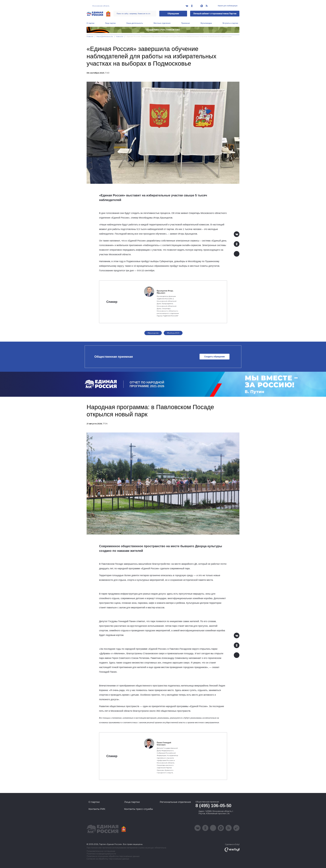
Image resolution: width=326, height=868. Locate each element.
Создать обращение (214, 356)
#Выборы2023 (173, 333)
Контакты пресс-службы (138, 809)
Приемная (185, 23)
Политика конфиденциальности (101, 854)
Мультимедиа (206, 23)
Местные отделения (162, 23)
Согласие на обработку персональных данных (108, 859)
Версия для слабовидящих (227, 6)
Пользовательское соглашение (101, 851)
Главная (90, 36)
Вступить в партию (230, 23)
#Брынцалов (153, 333)
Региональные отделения (175, 802)
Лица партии (110, 23)
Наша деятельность (134, 23)
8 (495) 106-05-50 (213, 805)
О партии (90, 23)
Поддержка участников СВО (163, 30)
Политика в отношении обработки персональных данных (113, 856)
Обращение (173, 13)
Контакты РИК (97, 809)
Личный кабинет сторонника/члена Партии (214, 13)
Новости (119, 36)
